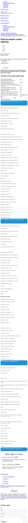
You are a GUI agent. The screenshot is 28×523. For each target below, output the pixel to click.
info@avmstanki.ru (5, 23)
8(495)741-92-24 (4, 20)
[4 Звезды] (19, 59)
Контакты (5, 5)
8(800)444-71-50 (4, 18)
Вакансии (5, 7)
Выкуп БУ (5, 4)
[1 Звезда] (3, 59)
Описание (5, 67)
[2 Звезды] (8, 59)
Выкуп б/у (6, 478)
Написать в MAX (5, 15)
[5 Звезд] (24, 59)
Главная (5, 1)
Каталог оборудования (9, 3)
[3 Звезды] (14, 59)
